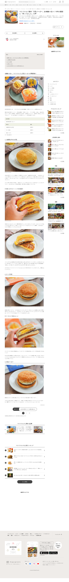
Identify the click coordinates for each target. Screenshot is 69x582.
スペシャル (32, 535)
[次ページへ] (29, 413)
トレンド (50, 1)
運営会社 (44, 564)
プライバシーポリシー (52, 564)
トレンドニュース (11, 533)
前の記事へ (14, 33)
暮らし (31, 533)
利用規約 (47, 564)
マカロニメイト (17, 535)
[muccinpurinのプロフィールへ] (25, 39)
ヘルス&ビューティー (38, 533)
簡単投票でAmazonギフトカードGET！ (27, 20)
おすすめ (54, 1)
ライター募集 (52, 561)
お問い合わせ (57, 561)
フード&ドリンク (46, 533)
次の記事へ (34, 33)
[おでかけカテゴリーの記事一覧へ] (21, 23)
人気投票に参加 (38, 535)
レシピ (16, 533)
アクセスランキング (25, 535)
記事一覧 (44, 561)
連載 (11, 535)
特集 (8, 535)
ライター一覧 (48, 561)
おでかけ (26, 533)
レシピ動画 (46, 1)
